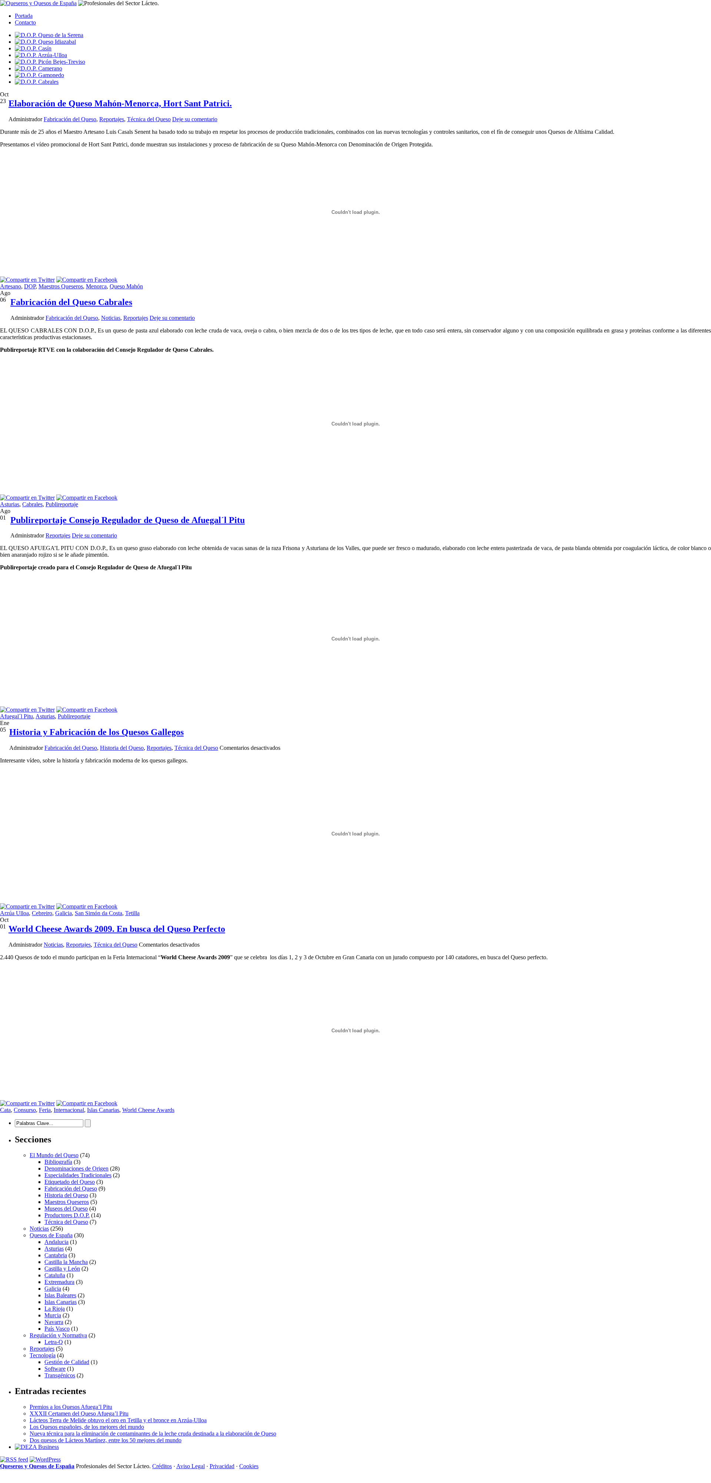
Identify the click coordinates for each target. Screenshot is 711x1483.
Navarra (53, 1322)
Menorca (96, 286)
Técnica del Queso (149, 119)
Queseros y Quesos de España (37, 1466)
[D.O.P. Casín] (33, 48)
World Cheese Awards (148, 1110)
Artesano (10, 286)
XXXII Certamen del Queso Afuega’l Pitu (79, 1413)
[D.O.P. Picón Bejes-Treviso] (50, 62)
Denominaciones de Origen (76, 1168)
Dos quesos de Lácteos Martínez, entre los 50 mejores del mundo (105, 1440)
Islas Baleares (60, 1295)
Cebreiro (42, 913)
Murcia (52, 1315)
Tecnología (43, 1355)
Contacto (25, 22)
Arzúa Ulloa (14, 913)
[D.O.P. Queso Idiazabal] (45, 42)
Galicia (63, 913)
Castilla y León (62, 1268)
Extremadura (59, 1282)
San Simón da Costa (98, 913)
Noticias (110, 318)
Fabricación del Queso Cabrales (71, 302)
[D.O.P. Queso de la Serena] (49, 35)
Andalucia (56, 1242)
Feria (45, 1110)
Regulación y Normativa (58, 1335)
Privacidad (222, 1466)
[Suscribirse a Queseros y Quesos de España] (14, 1459)
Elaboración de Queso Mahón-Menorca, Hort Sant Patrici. (120, 103)
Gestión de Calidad (66, 1362)
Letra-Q (53, 1342)
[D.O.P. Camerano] (38, 68)
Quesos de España (51, 1235)
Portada (24, 16)
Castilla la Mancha (66, 1262)
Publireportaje (62, 504)
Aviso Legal (190, 1466)
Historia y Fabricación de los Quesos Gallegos (96, 732)
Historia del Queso (122, 748)
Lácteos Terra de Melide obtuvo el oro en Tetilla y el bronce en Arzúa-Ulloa (118, 1420)
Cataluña (54, 1275)
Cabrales (32, 504)
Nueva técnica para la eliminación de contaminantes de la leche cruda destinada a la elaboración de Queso (153, 1433)
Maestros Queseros (61, 286)
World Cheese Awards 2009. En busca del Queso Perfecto (117, 929)
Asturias (9, 504)
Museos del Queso (66, 1208)
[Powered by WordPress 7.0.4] (45, 1459)
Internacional (69, 1110)
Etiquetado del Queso (69, 1182)
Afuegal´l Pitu (16, 716)
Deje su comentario (194, 119)
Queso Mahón (126, 286)
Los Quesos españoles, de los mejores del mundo (87, 1427)
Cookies (248, 1466)
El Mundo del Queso (54, 1155)
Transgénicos (59, 1375)
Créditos (162, 1466)
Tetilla (132, 913)
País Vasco (57, 1328)
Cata (5, 1110)
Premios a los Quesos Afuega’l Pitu (71, 1407)
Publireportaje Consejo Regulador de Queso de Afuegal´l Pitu (127, 520)
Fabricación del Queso (70, 119)
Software (55, 1369)
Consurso (25, 1110)
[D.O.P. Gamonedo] (39, 75)
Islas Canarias (103, 1110)
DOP (30, 286)
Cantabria (55, 1255)
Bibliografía (58, 1162)
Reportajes (111, 119)
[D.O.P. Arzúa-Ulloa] (41, 55)
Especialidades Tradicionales (77, 1175)
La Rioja (54, 1308)
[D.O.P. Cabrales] (37, 82)
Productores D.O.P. (67, 1215)
